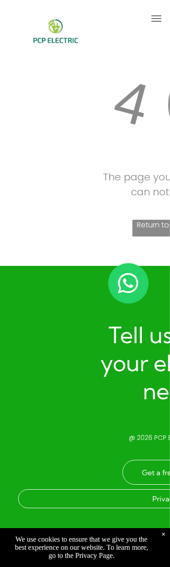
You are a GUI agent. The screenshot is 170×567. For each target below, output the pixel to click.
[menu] (156, 18)
